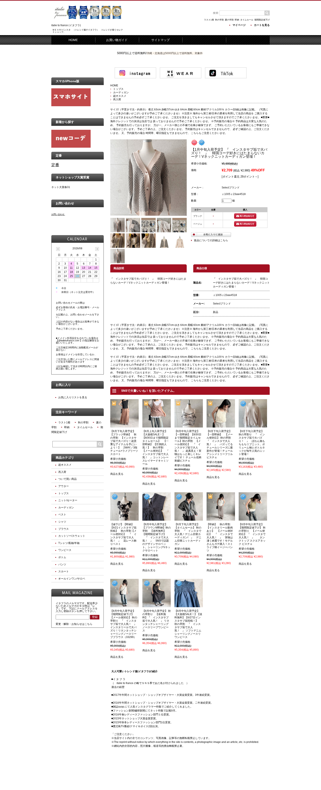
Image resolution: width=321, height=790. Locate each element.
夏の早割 (229, 20)
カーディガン (121, 92)
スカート (63, 571)
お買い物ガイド (117, 40)
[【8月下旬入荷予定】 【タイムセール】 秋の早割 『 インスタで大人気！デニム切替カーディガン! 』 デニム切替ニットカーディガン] (188, 518)
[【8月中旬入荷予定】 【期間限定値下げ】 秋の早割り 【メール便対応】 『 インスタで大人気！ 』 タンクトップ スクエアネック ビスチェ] (253, 518)
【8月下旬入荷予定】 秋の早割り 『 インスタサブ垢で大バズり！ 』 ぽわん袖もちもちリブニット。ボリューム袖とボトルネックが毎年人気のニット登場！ (252, 443)
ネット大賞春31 (60, 187)
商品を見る (116, 473)
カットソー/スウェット (71, 535)
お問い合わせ (57, 214)
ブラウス (63, 528)
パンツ (62, 564)
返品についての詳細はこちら (211, 240)
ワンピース (64, 550)
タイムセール (246, 20)
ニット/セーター (67, 500)
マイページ (239, 25)
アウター (63, 486)
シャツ (62, 521)
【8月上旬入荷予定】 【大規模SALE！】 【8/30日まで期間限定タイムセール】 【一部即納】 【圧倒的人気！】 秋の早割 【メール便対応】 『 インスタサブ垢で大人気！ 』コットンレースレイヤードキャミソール (156, 447)
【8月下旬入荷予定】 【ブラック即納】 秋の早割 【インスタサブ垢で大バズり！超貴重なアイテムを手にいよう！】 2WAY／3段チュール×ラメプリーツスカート (124, 443)
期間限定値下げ (262, 20)
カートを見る (262, 25)
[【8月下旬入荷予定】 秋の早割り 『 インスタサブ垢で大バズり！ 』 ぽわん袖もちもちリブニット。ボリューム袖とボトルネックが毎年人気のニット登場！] (253, 425)
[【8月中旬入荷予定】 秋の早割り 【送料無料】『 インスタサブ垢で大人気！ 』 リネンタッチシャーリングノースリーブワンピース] (156, 605)
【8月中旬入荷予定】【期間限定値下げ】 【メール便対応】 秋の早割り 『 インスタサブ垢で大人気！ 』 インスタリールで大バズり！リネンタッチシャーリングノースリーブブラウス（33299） (124, 624)
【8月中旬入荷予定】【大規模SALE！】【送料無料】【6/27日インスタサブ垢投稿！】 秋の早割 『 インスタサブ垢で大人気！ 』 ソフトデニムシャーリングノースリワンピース (188, 624)
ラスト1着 (209, 20)
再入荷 (117, 99)
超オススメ (119, 95)
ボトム (62, 557)
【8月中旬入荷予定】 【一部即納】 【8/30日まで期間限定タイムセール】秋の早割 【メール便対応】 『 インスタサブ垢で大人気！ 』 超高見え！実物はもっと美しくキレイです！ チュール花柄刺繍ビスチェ (188, 446)
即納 (237, 20)
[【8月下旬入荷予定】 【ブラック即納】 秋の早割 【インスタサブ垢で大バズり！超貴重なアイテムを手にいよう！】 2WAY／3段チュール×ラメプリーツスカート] (124, 425)
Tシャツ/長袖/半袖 (68, 543)
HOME (73, 40)
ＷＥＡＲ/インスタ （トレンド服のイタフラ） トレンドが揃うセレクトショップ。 (87, 31)
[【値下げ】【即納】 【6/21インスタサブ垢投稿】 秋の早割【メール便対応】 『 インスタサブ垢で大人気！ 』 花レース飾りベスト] (124, 518)
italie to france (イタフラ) (66, 25)
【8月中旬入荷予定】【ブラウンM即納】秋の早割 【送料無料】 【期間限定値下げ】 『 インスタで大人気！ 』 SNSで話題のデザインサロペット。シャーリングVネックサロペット (156, 537)
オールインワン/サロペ (71, 578)
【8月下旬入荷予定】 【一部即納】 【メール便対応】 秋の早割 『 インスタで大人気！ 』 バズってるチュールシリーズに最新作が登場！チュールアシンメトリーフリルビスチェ (222, 444)
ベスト (62, 514)
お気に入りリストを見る (72, 397)
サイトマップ (160, 40)
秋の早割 (219, 20)
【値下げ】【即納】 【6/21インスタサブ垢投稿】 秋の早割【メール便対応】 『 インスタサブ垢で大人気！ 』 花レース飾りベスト (123, 534)
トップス (118, 89)
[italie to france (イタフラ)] (88, 22)
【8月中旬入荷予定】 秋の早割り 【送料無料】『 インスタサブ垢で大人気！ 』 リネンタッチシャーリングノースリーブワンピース (156, 620)
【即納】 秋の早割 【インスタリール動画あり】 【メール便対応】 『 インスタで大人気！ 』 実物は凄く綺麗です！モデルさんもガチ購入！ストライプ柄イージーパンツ (220, 537)
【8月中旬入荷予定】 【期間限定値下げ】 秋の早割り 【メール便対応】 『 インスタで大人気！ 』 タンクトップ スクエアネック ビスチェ (252, 534)
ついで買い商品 (67, 478)
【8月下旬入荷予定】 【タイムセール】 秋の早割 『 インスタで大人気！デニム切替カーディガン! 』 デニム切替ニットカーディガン (188, 534)
